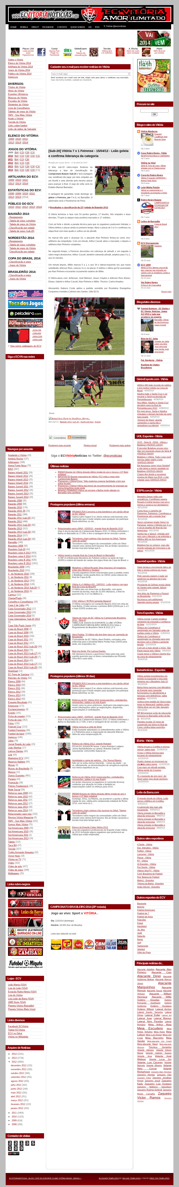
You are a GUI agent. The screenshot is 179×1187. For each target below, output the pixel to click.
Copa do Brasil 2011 (18, 639)
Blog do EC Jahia (149, 339)
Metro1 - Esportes (145, 880)
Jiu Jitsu (141, 929)
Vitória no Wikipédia (18, 1036)
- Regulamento (15, 217)
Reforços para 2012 (18, 803)
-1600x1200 (37, 336)
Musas (11, 765)
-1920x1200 (37, 340)
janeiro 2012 (17, 1108)
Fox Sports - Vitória (146, 867)
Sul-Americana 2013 (18, 838)
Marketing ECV (15, 758)
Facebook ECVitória (18, 1026)
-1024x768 (36, 330)
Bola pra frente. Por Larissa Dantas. (89, 651)
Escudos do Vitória (17, 101)
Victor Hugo (14, 856)
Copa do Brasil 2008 (18, 629)
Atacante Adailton (146, 969)
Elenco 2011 (14, 688)
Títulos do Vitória (16, 87)
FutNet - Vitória (144, 851)
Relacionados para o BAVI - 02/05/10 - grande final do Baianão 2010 (90, 528)
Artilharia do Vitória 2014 (20, 66)
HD (90, 27)
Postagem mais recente (59, 445)
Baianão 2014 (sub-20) (19, 539)
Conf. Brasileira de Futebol (150, 874)
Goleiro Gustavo (161, 1006)
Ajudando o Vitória (17, 455)
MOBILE (24, 27)
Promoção (13, 782)
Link (10, 754)
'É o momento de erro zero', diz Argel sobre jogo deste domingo (152, 777)
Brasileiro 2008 (15, 546)
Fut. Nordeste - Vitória (152, 360)
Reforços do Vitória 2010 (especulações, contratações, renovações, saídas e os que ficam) (98, 778)
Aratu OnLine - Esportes (148, 887)
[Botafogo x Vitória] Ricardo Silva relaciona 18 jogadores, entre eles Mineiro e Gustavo (99, 569)
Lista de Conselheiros (19, 108)
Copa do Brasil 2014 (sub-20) (22, 667)
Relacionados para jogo (20, 814)
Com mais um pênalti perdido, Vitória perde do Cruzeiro (151, 768)
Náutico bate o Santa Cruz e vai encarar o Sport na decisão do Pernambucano (152, 397)
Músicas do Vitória (17, 97)
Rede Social (14, 789)
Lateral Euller (152, 1015)
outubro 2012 (18, 1073)
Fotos (11, 723)
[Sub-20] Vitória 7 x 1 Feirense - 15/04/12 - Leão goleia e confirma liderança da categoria (88, 153)
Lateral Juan (144, 1018)
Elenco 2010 (14, 685)
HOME (13, 27)
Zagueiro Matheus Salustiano (154, 1087)
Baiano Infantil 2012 (18, 476)
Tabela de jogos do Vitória (22, 224)
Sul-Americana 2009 (18, 828)
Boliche (140, 907)
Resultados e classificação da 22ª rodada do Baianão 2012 (79, 207)
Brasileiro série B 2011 (19, 560)
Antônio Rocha (15, 458)
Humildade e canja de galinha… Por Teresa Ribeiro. (97, 760)
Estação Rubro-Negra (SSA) (22, 991)
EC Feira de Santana (18, 674)
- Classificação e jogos (19, 261)
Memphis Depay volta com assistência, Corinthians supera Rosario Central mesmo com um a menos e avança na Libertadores (153, 500)
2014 (25, 142)
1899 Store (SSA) (17, 1002)
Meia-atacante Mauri (147, 1044)
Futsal (140, 923)
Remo (140, 939)
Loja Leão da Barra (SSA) (21, 998)
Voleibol (141, 949)
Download (13, 671)
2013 (18, 142)
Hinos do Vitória (16, 90)
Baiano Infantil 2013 (18, 479)
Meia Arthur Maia (159, 1024)
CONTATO (62, 27)
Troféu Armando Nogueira (21, 852)
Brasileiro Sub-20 (16, 549)
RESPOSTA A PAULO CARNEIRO (155, 156)
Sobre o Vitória (15, 59)
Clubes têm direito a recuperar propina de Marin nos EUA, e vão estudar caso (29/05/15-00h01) (153, 477)
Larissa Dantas (15, 751)
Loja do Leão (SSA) (18, 988)
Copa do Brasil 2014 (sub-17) (22, 664)
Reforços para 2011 (18, 800)
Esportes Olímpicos (18, 94)
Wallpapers (13, 873)
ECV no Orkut (15, 1033)
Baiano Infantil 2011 (18, 472)
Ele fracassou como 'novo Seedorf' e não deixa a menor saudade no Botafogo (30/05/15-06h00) (153, 468)
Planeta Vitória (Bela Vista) (21, 1009)
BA (16, 152)
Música (11, 772)
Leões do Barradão (150, 221)
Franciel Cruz (15, 726)
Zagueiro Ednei (144, 1078)
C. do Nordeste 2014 (18, 584)
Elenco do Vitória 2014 (19, 63)
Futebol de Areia (145, 917)
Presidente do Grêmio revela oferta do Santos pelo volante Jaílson (153, 586)
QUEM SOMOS (77, 27)
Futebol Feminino (17, 730)
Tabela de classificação (81, 54)
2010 (18, 139)
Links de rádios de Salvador (22, 129)
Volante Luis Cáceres (150, 1062)
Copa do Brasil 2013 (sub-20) (22, 657)
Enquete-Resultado (17, 702)
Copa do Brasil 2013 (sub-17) (22, 653)
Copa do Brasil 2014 (18, 660)
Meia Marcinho (154, 1037)
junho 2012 (17, 1088)
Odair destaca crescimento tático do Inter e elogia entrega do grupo (154, 568)
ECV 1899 (146, 265)
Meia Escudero (150, 1028)
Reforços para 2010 (18, 796)
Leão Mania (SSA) (17, 984)
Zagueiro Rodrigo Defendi (149, 1090)
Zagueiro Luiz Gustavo (158, 1083)
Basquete (141, 903)
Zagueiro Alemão (146, 1075)
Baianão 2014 (15, 535)
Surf (139, 942)
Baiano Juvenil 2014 (18, 497)
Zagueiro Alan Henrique (161, 1072)
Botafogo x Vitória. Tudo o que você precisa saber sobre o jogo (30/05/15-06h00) (154, 460)
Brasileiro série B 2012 (19, 563)
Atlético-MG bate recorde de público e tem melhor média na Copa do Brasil (154, 388)
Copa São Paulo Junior (19, 625)
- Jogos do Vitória (17, 265)
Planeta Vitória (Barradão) (21, 1005)
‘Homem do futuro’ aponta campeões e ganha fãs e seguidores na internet (149, 423)
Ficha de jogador (16, 716)
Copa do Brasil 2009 (18, 632)
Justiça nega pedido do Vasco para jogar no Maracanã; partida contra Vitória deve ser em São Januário (154, 704)
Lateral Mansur (162, 1018)
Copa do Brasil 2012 (18, 643)
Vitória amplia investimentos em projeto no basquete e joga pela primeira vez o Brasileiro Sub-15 (152, 679)
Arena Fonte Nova (17, 465)
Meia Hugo (159, 1032)
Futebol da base (16, 733)
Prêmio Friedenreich (18, 786)
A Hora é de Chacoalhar (151, 285)
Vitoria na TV (14, 859)
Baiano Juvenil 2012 (18, 490)
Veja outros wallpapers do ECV (25, 346)
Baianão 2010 (15, 507)
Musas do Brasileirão (18, 768)
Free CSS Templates (159, 1178)
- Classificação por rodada (21, 227)
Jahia (10, 740)
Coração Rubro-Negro (152, 175)
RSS (97, 27)
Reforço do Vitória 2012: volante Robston (91, 744)
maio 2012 (16, 1092)
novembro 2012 (19, 1069)
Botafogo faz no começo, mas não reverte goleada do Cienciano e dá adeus (153, 548)
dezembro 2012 (19, 1065)
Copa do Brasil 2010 (18, 636)
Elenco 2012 (14, 692)
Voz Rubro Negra (149, 282)
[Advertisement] (72, 38)
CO (22, 152)
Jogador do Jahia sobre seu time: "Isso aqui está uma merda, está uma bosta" (161, 346)
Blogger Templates (109, 1178)
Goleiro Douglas (148, 999)
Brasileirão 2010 (16, 570)
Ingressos (13, 77)
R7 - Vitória (142, 861)
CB (27, 152)
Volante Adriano (145, 1050)
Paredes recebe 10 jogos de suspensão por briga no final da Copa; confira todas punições (152, 725)
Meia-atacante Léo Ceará (159, 1041)
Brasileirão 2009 (16, 567)
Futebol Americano (146, 910)
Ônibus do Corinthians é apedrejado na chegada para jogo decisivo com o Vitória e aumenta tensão (153, 640)
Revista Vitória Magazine (20, 817)
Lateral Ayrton (163, 1009)
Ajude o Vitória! (16, 118)
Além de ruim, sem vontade (133, 52)
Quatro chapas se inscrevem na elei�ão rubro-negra (152, 763)
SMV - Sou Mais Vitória (20, 115)
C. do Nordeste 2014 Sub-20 (22, 587)
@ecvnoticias (112, 455)
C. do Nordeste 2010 (18, 574)
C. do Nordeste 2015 (18, 591)
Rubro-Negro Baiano (151, 200)
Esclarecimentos (16, 709)
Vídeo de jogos (15, 870)
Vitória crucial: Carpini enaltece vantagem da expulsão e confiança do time (153, 622)
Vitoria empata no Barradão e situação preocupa (151, 814)
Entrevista (13, 706)
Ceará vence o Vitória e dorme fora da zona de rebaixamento (153, 655)
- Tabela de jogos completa (21, 220)
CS (32, 152)
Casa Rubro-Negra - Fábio (154, 153)
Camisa (12, 594)
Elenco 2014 (14, 699)
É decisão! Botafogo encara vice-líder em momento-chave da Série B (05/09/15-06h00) (154, 451)
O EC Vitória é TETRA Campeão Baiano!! (91, 601)
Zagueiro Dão (164, 1075)
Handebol (142, 926)
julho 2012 (16, 1085)
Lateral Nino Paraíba (150, 1021)
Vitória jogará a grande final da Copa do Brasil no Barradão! (86, 555)
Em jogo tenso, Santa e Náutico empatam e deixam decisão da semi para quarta (154, 414)
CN (32, 156)
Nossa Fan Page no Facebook (54, 53)
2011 (25, 139)
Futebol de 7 (143, 913)
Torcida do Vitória (17, 122)
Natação (141, 936)
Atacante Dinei (149, 976)
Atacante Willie (162, 996)
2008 (11, 193)
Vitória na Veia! (148, 163)
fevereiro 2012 (18, 1104)
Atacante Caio (162, 972)
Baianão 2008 (15, 500)
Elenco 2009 (14, 681)
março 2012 (17, 1100)
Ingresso (12, 737)
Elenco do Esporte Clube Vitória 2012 (90, 827)
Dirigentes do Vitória (18, 104)
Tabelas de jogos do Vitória (21, 111)
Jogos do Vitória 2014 (19, 70)
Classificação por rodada (21, 251)
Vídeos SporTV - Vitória (148, 870)
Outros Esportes (16, 775)
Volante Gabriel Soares (158, 1053)
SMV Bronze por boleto (159, 52)
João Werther (15, 747)
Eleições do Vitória (17, 678)
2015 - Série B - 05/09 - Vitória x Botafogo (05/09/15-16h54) (152, 443)
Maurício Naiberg (16, 761)
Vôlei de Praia (144, 952)
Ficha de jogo (15, 720)
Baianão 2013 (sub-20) (19, 532)
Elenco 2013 (14, 695)
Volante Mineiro (154, 1065)
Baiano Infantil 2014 (18, 483)
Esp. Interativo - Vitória (148, 848)
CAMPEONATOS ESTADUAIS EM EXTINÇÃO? (161, 205)
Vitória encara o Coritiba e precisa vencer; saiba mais (153, 748)
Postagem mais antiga (120, 445)
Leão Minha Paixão (150, 187)
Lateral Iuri (166, 1015)
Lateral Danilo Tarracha (150, 1012)
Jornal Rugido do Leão (19, 744)
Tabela (11, 842)
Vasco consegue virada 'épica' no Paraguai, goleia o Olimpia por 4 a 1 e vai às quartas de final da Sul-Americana (154, 526)
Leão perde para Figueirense (28, 53)
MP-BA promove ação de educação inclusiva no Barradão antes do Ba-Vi (154, 716)
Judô (139, 933)
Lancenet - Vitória (145, 854)
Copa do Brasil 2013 (18, 650)
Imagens (158, 246)
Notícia (98, 421)
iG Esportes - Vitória (146, 864)
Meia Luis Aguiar (154, 1035)
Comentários (59, 438)
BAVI (10, 469)
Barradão (12, 542)
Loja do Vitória (15, 995)
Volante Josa (144, 1056)
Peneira (12, 779)
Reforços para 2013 (18, 807)
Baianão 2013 (15, 528)
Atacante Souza (154, 990)
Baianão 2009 (15, 504)
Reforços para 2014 (18, 810)
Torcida (11, 849)
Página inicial (90, 445)
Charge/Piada (15, 598)
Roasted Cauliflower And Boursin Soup (160, 136)
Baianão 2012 (15, 521)
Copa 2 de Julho (16, 605)
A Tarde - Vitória (144, 844)
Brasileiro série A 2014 (19, 556)
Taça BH (12, 845)
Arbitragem (13, 462)
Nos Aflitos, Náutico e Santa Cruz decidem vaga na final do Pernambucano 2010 (153, 405)
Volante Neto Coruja (154, 1067)
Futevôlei (141, 920)
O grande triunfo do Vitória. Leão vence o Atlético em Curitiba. (152, 799)
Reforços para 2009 (18, 793)
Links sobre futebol (17, 125)
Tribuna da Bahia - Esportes (150, 883)
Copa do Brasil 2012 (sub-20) (22, 646)
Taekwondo (142, 946)
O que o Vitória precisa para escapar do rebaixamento (150, 754)
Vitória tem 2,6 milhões (106, 52)
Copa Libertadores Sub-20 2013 (24, 619)
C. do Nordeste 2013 (18, 580)
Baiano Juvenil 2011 (18, 486)
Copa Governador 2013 (19, 612)
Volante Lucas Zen (160, 1059)
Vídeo (11, 863)
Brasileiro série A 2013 (19, 553)
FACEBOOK (48, 27)
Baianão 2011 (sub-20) (19, 518)
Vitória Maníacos (149, 131)
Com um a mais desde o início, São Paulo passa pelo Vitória (154, 649)
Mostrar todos (166, 292)
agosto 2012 (17, 1081)
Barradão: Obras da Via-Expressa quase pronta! (161, 322)
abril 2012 (16, 1096)
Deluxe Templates (131, 1178)
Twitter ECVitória (16, 1030)
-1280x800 (36, 333)
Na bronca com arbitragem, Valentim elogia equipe (150, 601)
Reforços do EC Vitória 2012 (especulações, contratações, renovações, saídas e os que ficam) (100, 701)
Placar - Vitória (144, 857)
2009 (11, 139)
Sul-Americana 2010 (18, 831)
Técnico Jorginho (160, 1047)
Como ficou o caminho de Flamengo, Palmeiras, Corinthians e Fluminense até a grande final (154, 514)
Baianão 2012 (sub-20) (19, 525)
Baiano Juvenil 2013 (18, 493)
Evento (11, 713)
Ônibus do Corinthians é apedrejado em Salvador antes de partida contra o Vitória (153, 630)
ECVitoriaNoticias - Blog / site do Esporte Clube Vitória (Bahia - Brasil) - (45, 1178)
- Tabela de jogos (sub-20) (21, 231)
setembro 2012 (19, 1077)
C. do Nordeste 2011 (18, 577)
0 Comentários (78, 437)
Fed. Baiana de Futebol (148, 877)
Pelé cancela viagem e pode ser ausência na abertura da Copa (152, 577)
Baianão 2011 (15, 514)
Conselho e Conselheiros (20, 601)
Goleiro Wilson (145, 1009)
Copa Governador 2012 (19, 608)
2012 (11, 142)
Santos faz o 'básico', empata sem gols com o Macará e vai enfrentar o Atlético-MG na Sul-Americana (154, 536)
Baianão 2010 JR (16, 511)
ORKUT (35, 27)
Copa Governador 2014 (19, 615)
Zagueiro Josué (152, 1081)
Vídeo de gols (15, 866)
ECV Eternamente (150, 243)
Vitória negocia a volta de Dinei (87, 727)
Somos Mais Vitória (18, 824)
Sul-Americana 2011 (18, 835)
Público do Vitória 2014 (19, 73)
